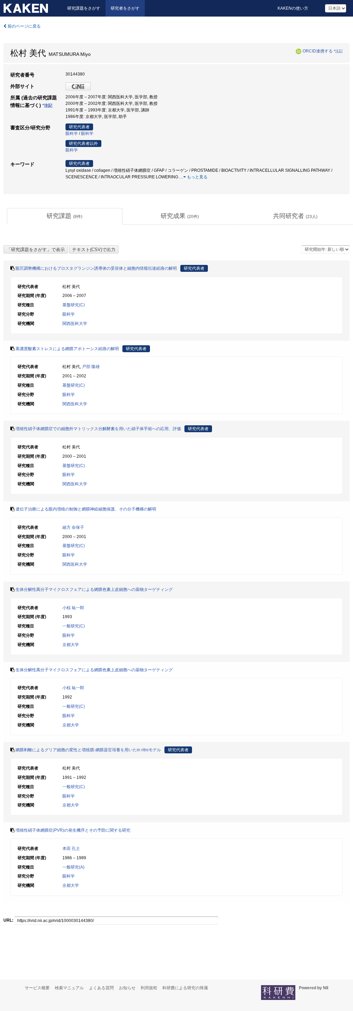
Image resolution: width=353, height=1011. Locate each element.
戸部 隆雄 (91, 366)
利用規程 (149, 987)
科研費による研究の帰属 (185, 987)
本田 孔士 (71, 848)
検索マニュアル (69, 987)
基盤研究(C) (73, 305)
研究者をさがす (125, 8)
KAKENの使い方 (293, 8)
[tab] (64, 216)
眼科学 (71, 133)
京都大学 (70, 644)
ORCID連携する (318, 51)
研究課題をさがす (83, 8)
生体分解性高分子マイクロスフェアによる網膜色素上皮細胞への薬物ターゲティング (94, 589)
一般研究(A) (73, 867)
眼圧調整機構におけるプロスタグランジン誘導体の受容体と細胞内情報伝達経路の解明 (96, 268)
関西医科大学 (74, 323)
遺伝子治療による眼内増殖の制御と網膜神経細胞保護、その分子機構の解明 (86, 509)
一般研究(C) (73, 626)
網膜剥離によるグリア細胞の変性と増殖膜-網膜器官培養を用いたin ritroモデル (88, 749)
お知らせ (127, 987)
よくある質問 (101, 987)
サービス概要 (37, 987)
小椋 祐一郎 (73, 607)
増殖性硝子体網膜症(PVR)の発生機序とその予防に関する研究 (73, 830)
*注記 (338, 51)
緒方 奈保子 (73, 527)
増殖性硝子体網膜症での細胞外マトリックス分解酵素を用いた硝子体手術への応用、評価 (98, 428)
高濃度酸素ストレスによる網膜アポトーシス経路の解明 (67, 348)
